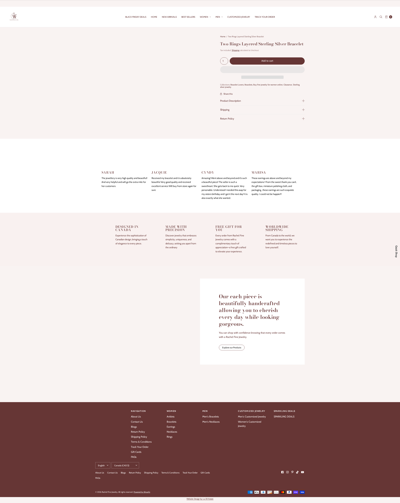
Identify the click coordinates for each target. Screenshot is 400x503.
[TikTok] (297, 472)
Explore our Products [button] (231, 347)
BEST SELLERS (188, 16)
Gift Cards (136, 451)
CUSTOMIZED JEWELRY (238, 16)
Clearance (288, 84)
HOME (154, 16)
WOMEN (204, 16)
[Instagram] (287, 472)
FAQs (134, 456)
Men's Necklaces (211, 421)
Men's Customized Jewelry (252, 416)
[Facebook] (282, 472)
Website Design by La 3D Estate (200, 499)
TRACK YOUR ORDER (265, 16)
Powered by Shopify (142, 492)
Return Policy (227, 118)
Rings (169, 436)
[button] (262, 69)
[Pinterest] (292, 472)
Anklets (171, 416)
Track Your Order (139, 446)
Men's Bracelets (210, 416)
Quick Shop (396, 252)
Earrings (171, 426)
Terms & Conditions (141, 441)
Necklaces (172, 431)
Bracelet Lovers (237, 84)
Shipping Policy (139, 436)
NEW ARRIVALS (169, 16)
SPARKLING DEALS (284, 416)
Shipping (235, 50)
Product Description (230, 101)
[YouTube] (302, 472)
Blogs (134, 426)
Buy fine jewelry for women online (268, 84)
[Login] (375, 16)
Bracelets (248, 84)
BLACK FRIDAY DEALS (135, 16)
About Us (136, 416)
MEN (217, 16)
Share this (228, 94)
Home (222, 36)
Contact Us (137, 421)
